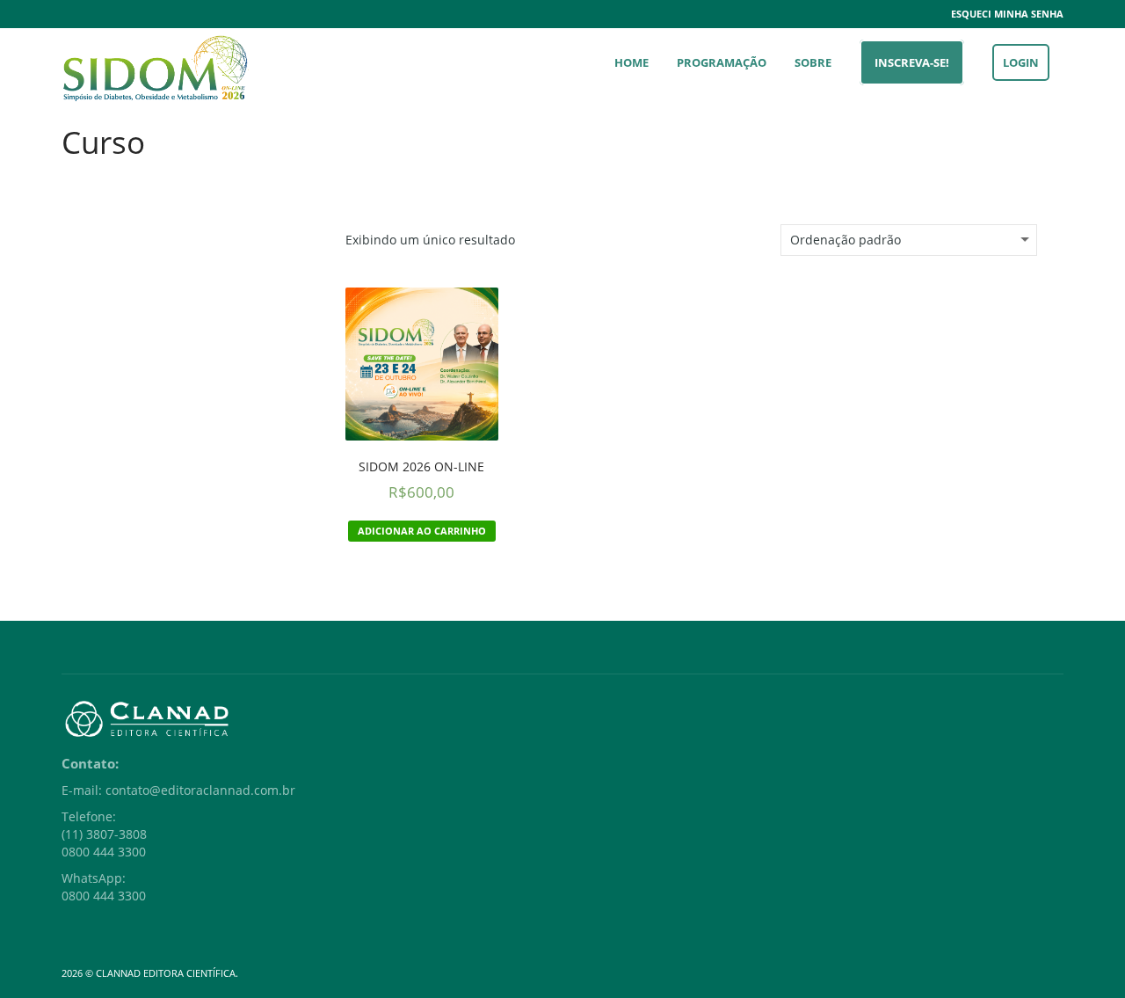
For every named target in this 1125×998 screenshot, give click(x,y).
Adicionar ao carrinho (422, 530)
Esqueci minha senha (1007, 13)
